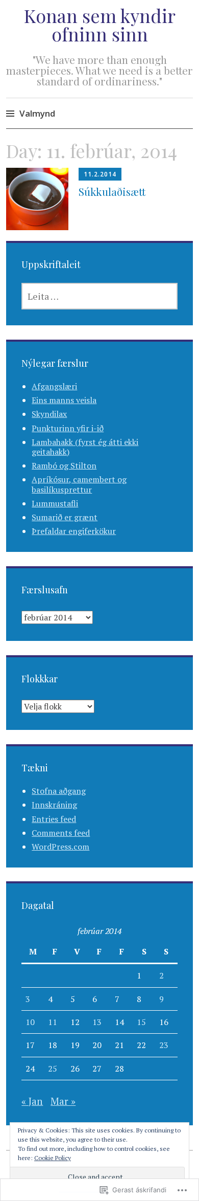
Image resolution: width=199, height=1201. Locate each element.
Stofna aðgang (59, 790)
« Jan (32, 1101)
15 (141, 1022)
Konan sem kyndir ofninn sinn (100, 24)
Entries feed (54, 819)
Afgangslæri (54, 386)
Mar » (63, 1101)
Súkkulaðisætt (112, 191)
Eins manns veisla (64, 400)
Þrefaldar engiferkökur (74, 531)
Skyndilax (49, 413)
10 (30, 1022)
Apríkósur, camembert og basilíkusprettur (79, 484)
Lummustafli (55, 503)
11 (52, 1022)
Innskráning (54, 804)
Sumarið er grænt (64, 517)
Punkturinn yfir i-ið (68, 428)
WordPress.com (60, 846)
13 (97, 1022)
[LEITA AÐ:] (99, 296)
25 (52, 1068)
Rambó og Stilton (64, 465)
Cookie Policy (52, 1158)
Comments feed (61, 832)
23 (163, 1045)
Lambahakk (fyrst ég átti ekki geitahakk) (85, 446)
